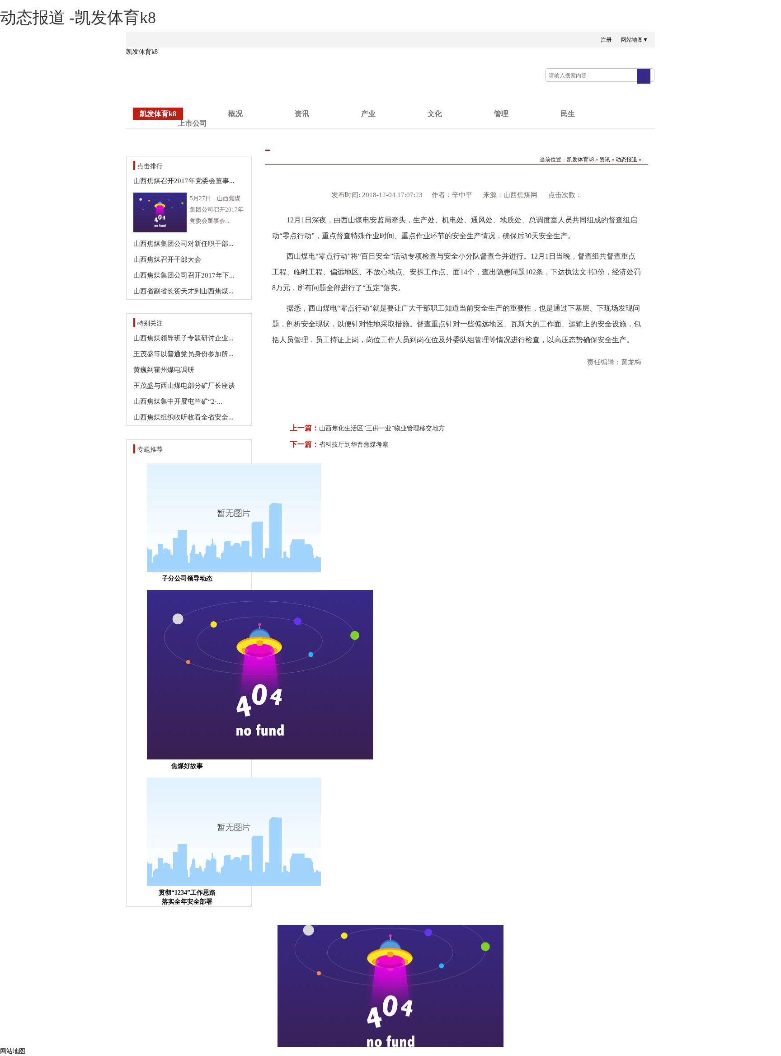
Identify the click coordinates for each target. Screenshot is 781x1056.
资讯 (302, 114)
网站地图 (12, 1051)
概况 (235, 114)
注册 (606, 40)
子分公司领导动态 (187, 578)
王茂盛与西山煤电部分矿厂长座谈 (184, 385)
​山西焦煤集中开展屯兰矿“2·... (177, 401)
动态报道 (626, 159)
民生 (567, 114)
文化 (435, 114)
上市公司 (192, 123)
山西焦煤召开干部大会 (167, 259)
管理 (501, 114)
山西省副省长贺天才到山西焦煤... (183, 291)
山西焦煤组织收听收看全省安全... (183, 417)
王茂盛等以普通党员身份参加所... (183, 354)
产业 (368, 114)
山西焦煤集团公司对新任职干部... (183, 243)
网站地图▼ (634, 40)
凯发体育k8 (142, 51)
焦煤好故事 (187, 766)
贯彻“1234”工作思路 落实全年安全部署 (187, 897)
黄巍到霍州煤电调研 (163, 369)
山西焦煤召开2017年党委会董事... (184, 180)
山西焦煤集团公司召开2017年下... (184, 275)
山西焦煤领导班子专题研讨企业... (183, 338)
